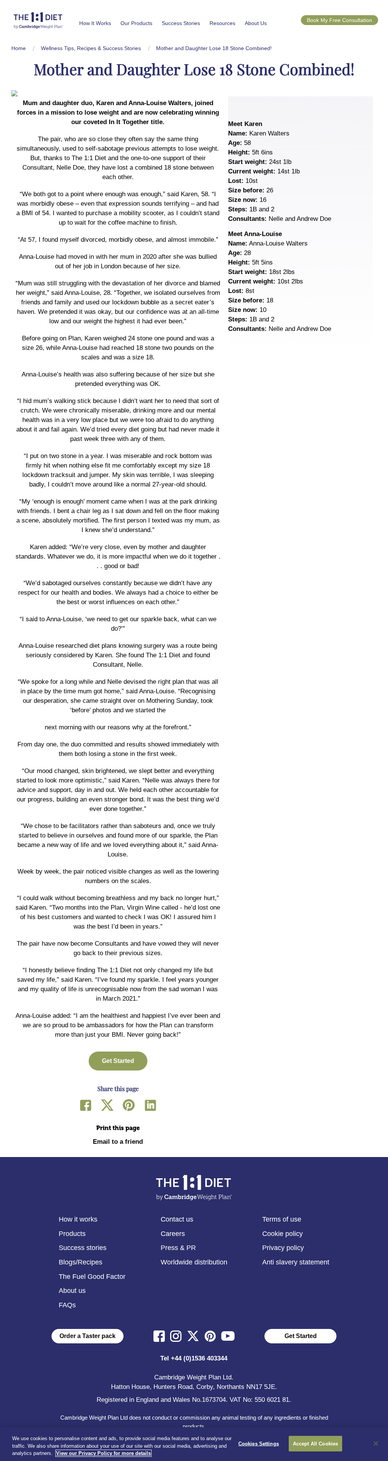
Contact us (177, 1219)
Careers (173, 1233)
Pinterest (129, 1105)
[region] (194, 1444)
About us (72, 1290)
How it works (78, 1219)
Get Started (301, 1336)
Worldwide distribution (194, 1262)
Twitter (107, 1105)
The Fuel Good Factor (92, 1276)
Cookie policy (282, 1233)
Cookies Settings (258, 1443)
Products (72, 1233)
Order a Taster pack (87, 1336)
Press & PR (178, 1248)
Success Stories (181, 23)
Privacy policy (283, 1248)
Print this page (118, 1128)
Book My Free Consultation (339, 20)
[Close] (376, 1443)
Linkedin (150, 1105)
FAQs (67, 1305)
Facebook (86, 1105)
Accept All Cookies (315, 1443)
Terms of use (281, 1219)
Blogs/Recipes (80, 1262)
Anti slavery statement (295, 1262)
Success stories (82, 1248)
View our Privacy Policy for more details (103, 1453)
